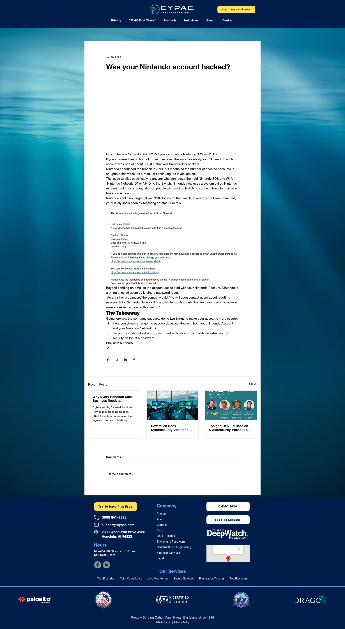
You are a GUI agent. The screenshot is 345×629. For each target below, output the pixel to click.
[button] (142, 20)
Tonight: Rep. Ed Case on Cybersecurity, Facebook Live (228, 428)
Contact (162, 525)
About (160, 520)
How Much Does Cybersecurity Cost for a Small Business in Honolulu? (169, 428)
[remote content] (172, 116)
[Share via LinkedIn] (125, 360)
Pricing (161, 514)
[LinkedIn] (106, 565)
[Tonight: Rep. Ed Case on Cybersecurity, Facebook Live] (231, 405)
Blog (160, 531)
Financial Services (168, 553)
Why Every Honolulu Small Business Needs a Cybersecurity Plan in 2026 (113, 399)
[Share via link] (134, 360)
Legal (160, 559)
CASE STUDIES (166, 536)
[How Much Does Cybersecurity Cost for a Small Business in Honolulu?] (173, 405)
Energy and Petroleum (171, 542)
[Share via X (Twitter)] (116, 360)
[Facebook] (97, 565)
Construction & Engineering (174, 548)
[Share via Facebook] (107, 360)
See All (253, 384)
